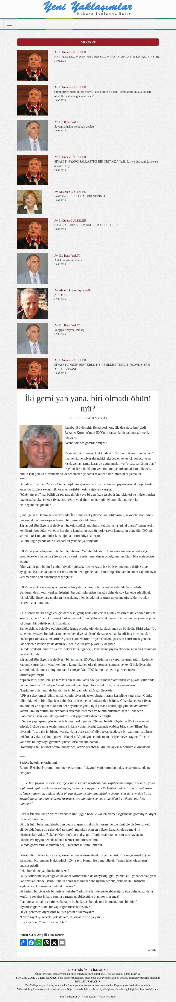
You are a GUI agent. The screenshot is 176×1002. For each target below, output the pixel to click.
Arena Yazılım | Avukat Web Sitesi (98, 996)
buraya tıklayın (58, 989)
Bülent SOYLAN (96, 418)
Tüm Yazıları (55, 935)
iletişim (108, 989)
